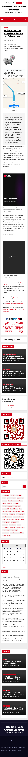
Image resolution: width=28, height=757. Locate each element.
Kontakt (14, 753)
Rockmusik (12, 527)
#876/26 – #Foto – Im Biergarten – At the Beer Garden (13, 694)
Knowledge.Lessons (7, 516)
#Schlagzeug (17, 46)
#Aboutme (7, 744)
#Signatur (15, 48)
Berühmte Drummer (11, 498)
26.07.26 (7, 681)
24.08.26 (7, 665)
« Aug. (4, 567)
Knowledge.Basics (20, 514)
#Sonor (21, 48)
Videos (8, 535)
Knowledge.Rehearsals (19, 516)
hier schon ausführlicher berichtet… (14, 303)
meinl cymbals (6, 522)
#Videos (5, 27)
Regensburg (5, 527)
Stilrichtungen (6, 532)
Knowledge (12, 514)
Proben (19, 524)
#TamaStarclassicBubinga (6, 753)
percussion (5, 524)
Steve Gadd (14, 530)
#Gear (7, 384)
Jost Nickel (5, 514)
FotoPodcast (17, 506)
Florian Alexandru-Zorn (8, 506)
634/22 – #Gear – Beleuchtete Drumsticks (13, 387)
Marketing (17, 519)
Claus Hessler (11, 500)
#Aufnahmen (6, 495)
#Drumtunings (15, 747)
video (4, 535)
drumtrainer (15, 503)
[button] (26, 19)
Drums (4, 503)
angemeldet (11, 405)
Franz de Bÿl (6, 508)
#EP (4, 354)
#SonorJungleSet (4, 750)
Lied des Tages (10, 519)
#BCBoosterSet (13, 744)
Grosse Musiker (16, 511)
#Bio (18, 744)
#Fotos (5, 659)
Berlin (4, 498)
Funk (20, 508)
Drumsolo (9, 503)
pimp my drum (13, 524)
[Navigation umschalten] (14, 19)
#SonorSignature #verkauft (15, 750)
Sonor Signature (6, 530)
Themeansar (14, 740)
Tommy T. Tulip (9, 40)
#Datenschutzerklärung (6, 747)
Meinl (22, 519)
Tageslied (13, 532)
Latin (4, 519)
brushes (5, 500)
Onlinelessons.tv (15, 522)
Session (18, 527)
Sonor (23, 527)
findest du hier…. (17, 298)
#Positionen (8, 354)
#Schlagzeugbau (8, 48)
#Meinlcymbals (22, 747)
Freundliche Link (14, 508)
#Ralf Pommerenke (9, 46)
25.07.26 (7, 696)
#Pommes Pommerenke (10, 44)
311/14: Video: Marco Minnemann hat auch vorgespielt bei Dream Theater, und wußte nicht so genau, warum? (9, 327)
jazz (23, 511)
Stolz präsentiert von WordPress (9, 738)
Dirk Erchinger (19, 500)
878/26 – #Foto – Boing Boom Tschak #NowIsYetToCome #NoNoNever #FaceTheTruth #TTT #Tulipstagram (12, 577)
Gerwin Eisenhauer (7, 511)
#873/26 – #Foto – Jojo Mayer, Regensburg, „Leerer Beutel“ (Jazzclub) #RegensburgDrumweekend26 (13, 620)
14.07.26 (7, 712)
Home (2, 744)
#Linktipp (12, 495)
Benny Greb (18, 495)
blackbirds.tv (20, 498)
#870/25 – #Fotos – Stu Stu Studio (11, 635)
